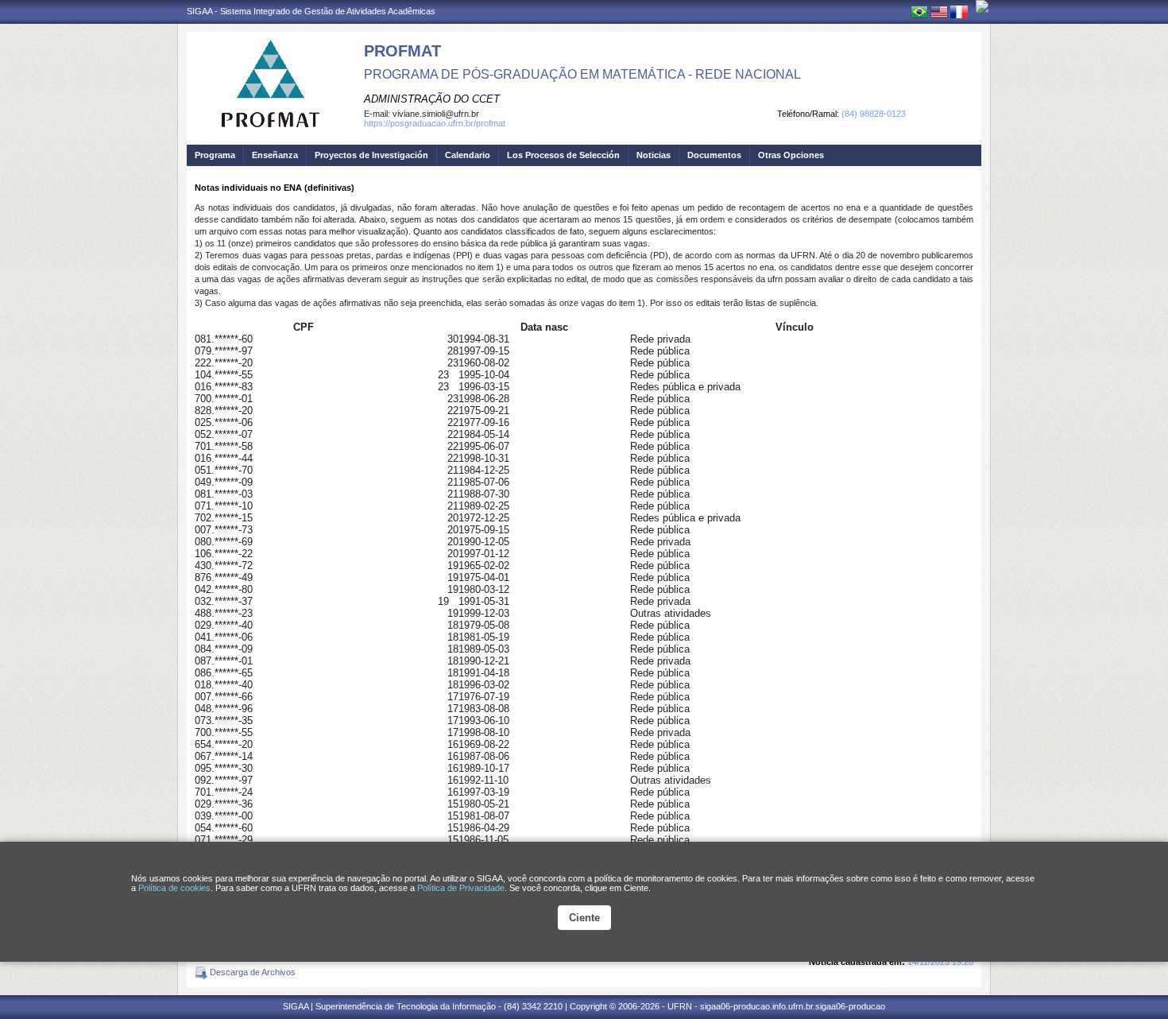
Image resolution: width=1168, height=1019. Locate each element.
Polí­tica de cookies (174, 888)
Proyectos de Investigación (371, 155)
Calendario (467, 155)
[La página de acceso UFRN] (982, 6)
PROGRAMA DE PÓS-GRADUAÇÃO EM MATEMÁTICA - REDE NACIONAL (582, 74)
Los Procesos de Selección (563, 155)
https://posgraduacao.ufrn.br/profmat (434, 123)
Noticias (653, 155)
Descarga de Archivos (251, 972)
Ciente (584, 918)
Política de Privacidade (461, 888)
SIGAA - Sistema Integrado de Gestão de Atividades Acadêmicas (311, 11)
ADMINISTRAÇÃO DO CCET (432, 99)
